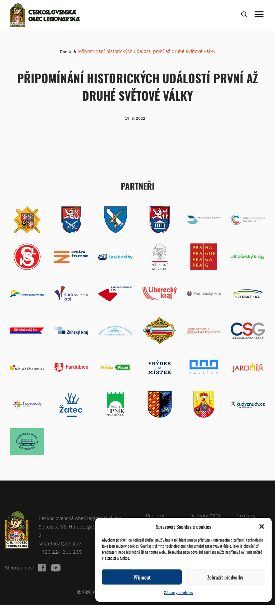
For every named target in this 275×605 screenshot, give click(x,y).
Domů (65, 51)
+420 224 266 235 (60, 552)
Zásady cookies (178, 592)
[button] (261, 526)
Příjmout (142, 577)
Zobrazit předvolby (225, 577)
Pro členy (245, 515)
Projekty (155, 515)
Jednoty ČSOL (205, 515)
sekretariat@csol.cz (60, 543)
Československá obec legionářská (54, 16)
